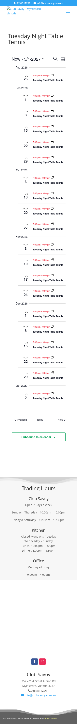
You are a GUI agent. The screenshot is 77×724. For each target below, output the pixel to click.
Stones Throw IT (51, 718)
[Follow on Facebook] (34, 661)
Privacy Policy (24, 718)
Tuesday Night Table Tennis (48, 80)
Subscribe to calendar (36, 437)
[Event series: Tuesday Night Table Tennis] (52, 75)
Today (40, 419)
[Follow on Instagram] (42, 661)
